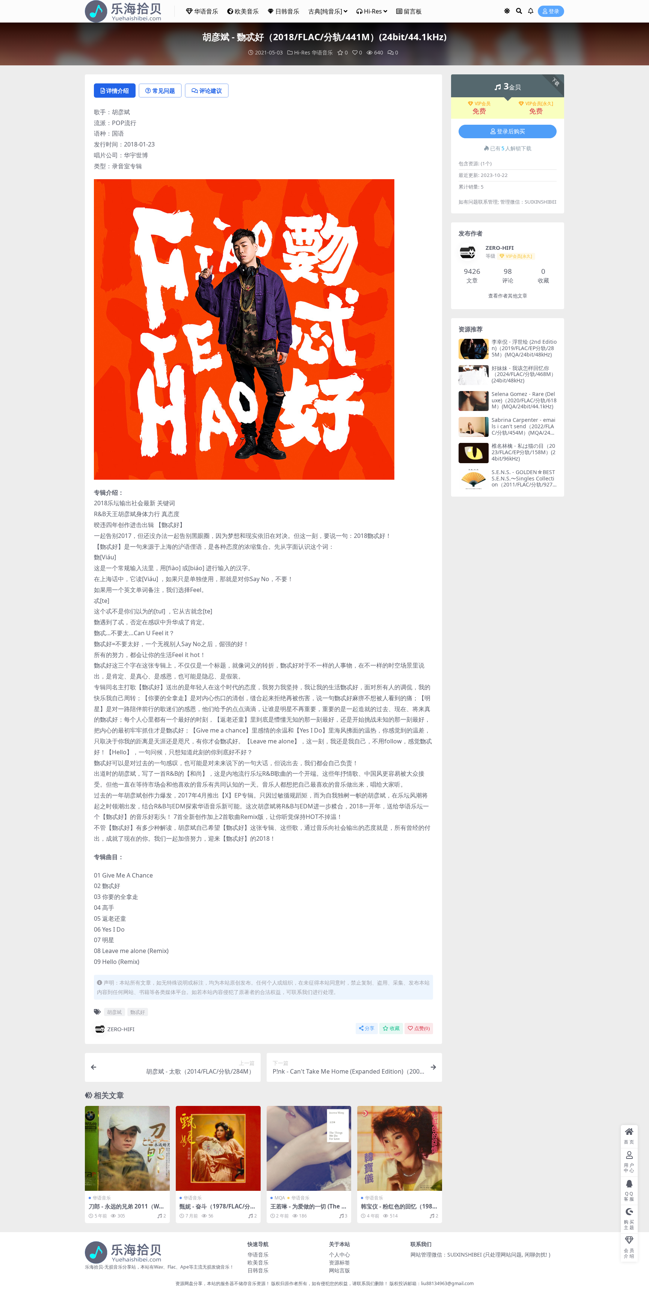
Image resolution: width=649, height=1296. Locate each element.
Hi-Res (373, 11)
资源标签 (339, 1262)
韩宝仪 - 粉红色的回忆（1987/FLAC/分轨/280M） (399, 1209)
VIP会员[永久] (539, 103)
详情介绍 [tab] (117, 90)
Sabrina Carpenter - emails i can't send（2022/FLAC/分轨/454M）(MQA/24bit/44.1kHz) (523, 429)
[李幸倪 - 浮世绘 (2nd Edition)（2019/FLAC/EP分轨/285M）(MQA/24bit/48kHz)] (474, 349)
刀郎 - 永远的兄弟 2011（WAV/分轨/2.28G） (126, 1209)
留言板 (413, 11)
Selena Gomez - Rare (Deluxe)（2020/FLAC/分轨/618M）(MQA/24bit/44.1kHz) (524, 400)
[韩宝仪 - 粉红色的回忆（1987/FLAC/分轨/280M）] (399, 1148)
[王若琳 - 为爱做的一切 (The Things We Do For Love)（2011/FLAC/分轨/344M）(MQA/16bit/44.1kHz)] (309, 1148)
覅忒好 (137, 1012)
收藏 (395, 1028)
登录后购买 (511, 131)
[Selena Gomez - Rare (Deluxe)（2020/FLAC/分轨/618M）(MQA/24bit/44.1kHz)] (474, 401)
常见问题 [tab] (163, 90)
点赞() (422, 1028)
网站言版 (339, 1270)
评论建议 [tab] (210, 90)
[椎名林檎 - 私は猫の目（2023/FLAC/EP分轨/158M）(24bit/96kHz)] (474, 453)
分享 (369, 1028)
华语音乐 (206, 11)
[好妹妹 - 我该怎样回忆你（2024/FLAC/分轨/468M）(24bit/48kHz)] (474, 375)
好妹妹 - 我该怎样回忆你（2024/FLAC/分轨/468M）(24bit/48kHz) (524, 374)
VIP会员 (483, 103)
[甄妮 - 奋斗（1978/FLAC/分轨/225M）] (218, 1148)
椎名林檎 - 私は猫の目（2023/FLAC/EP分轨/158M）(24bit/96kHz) (523, 452)
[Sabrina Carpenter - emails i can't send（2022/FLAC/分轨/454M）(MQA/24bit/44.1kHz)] (474, 427)
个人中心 (339, 1254)
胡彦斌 (114, 1012)
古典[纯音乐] (325, 11)
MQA (280, 1198)
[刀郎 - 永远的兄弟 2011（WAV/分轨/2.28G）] (127, 1148)
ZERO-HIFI (120, 1029)
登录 (554, 11)
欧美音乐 (247, 11)
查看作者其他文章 (507, 296)
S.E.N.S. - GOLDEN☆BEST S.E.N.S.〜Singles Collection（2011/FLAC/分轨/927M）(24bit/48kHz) (523, 481)
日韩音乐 (287, 11)
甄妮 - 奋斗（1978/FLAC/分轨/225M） (215, 1209)
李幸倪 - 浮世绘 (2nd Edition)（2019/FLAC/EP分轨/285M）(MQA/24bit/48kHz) (524, 348)
